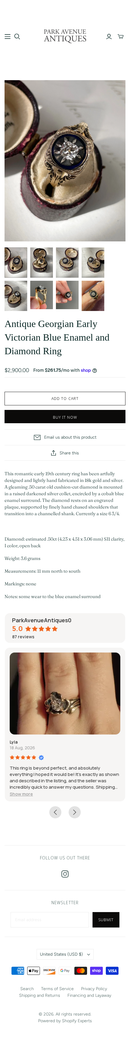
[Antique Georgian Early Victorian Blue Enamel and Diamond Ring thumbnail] (16, 262)
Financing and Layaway (89, 995)
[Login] (109, 36)
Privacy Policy (94, 988)
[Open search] (17, 37)
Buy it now (65, 417)
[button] (21, 794)
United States (61, 954)
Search (27, 988)
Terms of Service (57, 988)
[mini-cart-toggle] (120, 36)
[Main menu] (8, 37)
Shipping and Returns (39, 995)
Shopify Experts (77, 1020)
